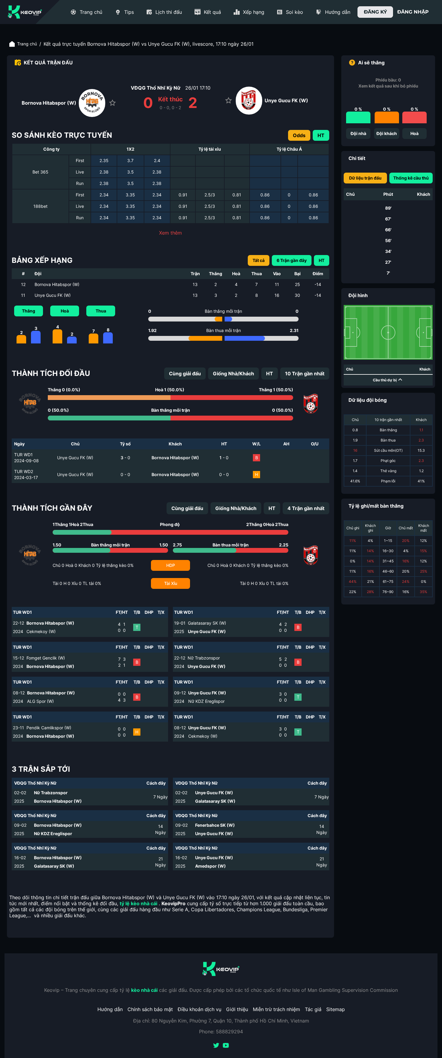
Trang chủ (27, 43)
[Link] (25, 12)
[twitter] (216, 1046)
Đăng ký (375, 12)
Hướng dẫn (110, 1009)
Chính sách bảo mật (150, 1009)
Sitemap (335, 1009)
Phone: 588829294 (221, 1032)
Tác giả (313, 1009)
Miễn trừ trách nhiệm (276, 1009)
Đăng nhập (413, 12)
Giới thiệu (237, 1009)
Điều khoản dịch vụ (199, 1009)
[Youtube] (225, 1046)
